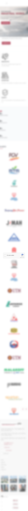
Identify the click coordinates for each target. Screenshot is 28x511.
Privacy (21, 257)
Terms (23, 257)
